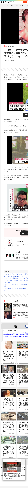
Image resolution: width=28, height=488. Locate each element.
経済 (12, 5)
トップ (2, 7)
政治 (4, 5)
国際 (17, 5)
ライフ (21, 5)
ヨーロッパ (12, 7)
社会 (8, 5)
